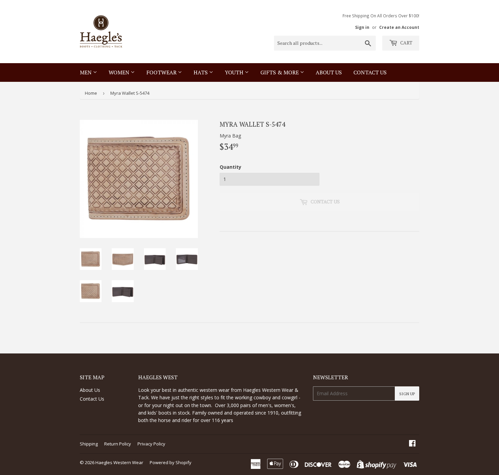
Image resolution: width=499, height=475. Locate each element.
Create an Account (399, 27)
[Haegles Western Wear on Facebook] (412, 444)
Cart (405, 42)
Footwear (162, 72)
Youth (235, 72)
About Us (329, 72)
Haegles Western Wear (119, 462)
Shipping (89, 444)
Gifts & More (280, 72)
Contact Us (92, 399)
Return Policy (117, 444)
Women (120, 72)
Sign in (362, 27)
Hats (201, 72)
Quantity (230, 167)
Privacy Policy (151, 444)
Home (91, 93)
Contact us (370, 72)
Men (86, 72)
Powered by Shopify (170, 462)
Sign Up (407, 393)
